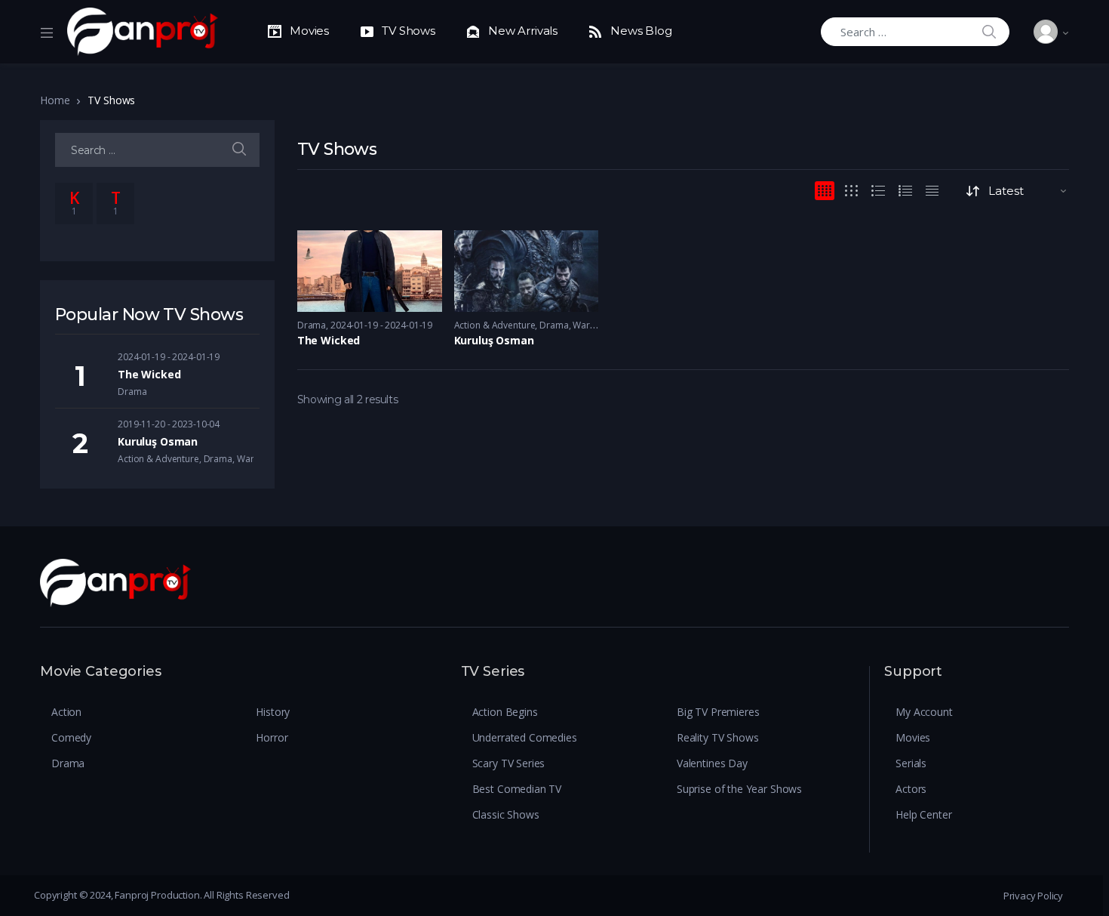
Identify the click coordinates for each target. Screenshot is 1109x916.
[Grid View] (824, 190)
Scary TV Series (508, 763)
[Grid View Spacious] (851, 190)
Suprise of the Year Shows (739, 789)
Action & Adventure (495, 325)
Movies (912, 737)
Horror (271, 737)
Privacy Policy (1033, 895)
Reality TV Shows (718, 737)
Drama (311, 325)
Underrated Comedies (524, 737)
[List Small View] (932, 190)
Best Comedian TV (517, 789)
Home (54, 100)
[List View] (905, 190)
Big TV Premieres (718, 712)
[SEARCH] (239, 150)
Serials (910, 763)
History (273, 712)
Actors (910, 789)
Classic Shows (505, 814)
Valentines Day (712, 763)
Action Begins (505, 712)
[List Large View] (878, 190)
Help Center (923, 814)
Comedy (71, 737)
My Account (924, 712)
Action (66, 712)
